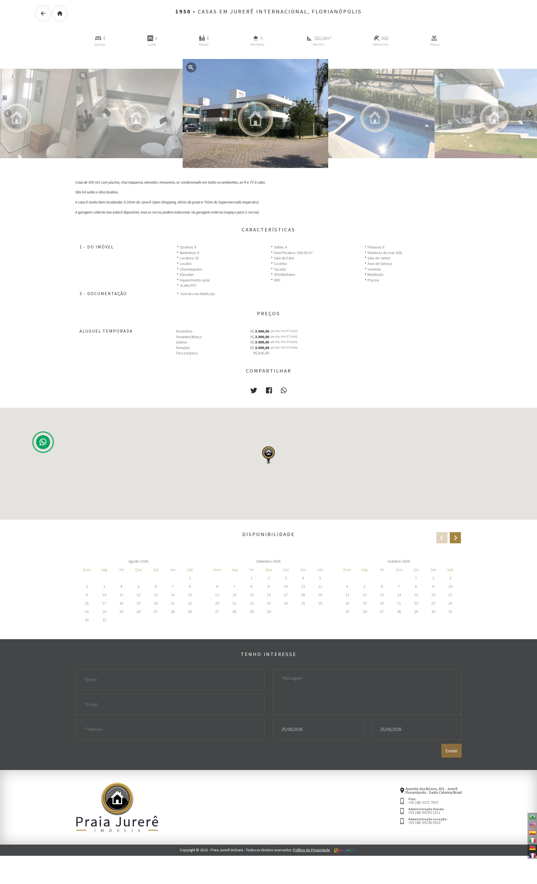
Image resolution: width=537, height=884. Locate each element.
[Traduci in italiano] (532, 839)
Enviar (452, 750)
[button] (253, 390)
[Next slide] (529, 113)
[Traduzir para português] (532, 817)
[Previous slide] (441, 537)
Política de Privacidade (311, 850)
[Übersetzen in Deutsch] (532, 847)
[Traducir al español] (532, 832)
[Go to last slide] (7, 113)
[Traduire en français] (532, 855)
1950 (183, 11)
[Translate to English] (532, 824)
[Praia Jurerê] (117, 807)
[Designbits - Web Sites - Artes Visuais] (346, 850)
